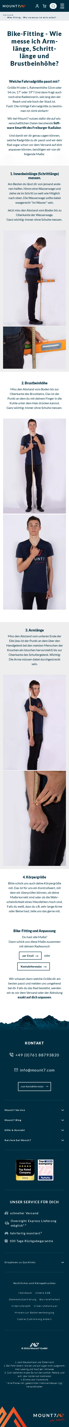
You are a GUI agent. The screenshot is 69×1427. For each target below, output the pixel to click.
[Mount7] (14, 6)
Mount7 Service (15, 1110)
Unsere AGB (43, 1292)
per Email (28, 955)
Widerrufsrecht (21, 1305)
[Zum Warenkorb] (44, 6)
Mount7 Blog (13, 1120)
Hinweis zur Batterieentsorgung (34, 1312)
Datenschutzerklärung (22, 1299)
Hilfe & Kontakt (15, 1130)
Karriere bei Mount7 (18, 1140)
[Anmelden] (37, 6)
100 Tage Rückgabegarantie (31, 1241)
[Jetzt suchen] (53, 6)
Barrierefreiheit (49, 1299)
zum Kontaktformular (32, 1086)
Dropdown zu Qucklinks (20, 1262)
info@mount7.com (37, 1070)
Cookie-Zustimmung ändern (34, 1319)
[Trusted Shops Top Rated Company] (25, 1170)
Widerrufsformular (46, 1305)
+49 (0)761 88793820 (37, 1055)
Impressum (25, 1292)
